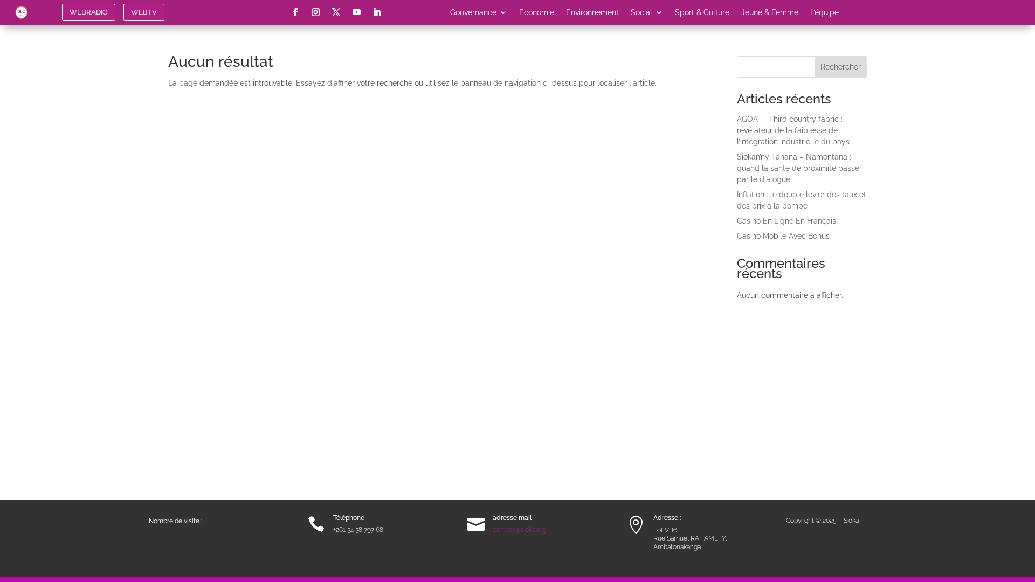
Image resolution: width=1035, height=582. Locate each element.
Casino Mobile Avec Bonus (783, 236)
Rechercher (840, 67)
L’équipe (824, 13)
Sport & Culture (702, 13)
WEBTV (144, 12)
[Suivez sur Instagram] (316, 12)
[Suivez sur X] (336, 12)
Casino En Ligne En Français (786, 221)
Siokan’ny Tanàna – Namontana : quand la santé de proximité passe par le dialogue (798, 168)
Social (641, 13)
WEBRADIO (89, 12)
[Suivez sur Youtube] (357, 12)
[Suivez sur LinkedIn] (377, 12)
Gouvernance (473, 13)
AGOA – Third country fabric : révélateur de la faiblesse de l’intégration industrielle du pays (793, 130)
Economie (536, 13)
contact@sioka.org (519, 530)
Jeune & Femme (769, 13)
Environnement (592, 13)
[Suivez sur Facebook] (295, 12)
